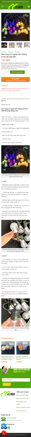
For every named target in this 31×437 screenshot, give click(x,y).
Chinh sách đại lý (21, 411)
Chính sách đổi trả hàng (23, 407)
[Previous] (4, 27)
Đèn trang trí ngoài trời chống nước (10, 90)
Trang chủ (3, 52)
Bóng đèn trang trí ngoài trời (13, 88)
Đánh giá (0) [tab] (5, 104)
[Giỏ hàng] (29, 6)
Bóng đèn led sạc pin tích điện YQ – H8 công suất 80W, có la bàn (7, 358)
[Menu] (2, 6)
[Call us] (8, 427)
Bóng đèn (10, 52)
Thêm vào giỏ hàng (17, 72)
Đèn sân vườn (25, 88)
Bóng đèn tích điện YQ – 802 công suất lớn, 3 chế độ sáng (22, 358)
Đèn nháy (17, 52)
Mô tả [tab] (3, 101)
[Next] (27, 27)
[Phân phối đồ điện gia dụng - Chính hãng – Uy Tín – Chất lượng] (15, 6)
